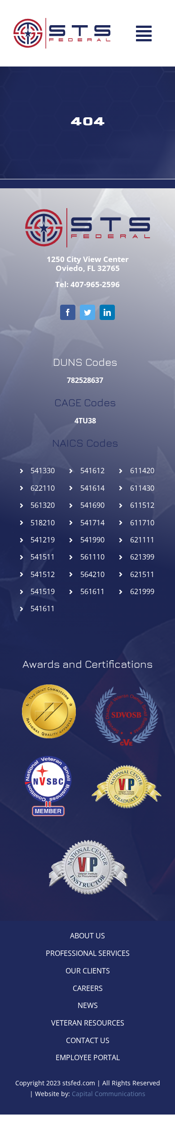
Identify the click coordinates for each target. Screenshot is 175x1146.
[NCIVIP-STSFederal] (87, 826)
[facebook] (67, 312)
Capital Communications (108, 1093)
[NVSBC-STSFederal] (48, 755)
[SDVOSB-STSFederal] (126, 683)
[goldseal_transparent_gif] (49, 688)
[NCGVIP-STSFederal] (126, 755)
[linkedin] (107, 312)
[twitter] (87, 312)
